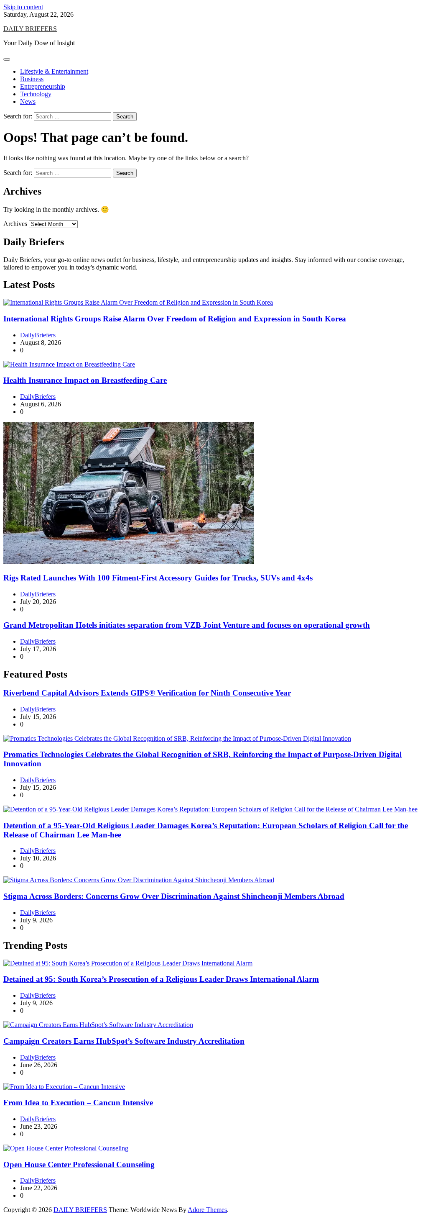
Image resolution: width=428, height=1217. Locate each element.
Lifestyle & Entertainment (54, 71)
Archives (15, 223)
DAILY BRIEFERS (30, 28)
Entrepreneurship (42, 86)
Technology (35, 94)
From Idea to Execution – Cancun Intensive (78, 1102)
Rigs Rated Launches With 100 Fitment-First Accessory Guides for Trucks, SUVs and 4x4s (158, 577)
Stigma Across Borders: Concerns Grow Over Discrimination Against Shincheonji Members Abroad (173, 896)
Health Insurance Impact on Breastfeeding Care (85, 380)
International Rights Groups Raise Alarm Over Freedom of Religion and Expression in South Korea (174, 318)
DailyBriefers (38, 335)
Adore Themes (207, 1209)
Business (31, 78)
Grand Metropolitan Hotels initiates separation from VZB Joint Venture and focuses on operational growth (186, 625)
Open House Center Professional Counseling (79, 1164)
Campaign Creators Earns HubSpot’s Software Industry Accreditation (124, 1041)
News (28, 101)
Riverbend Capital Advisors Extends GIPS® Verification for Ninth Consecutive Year (147, 692)
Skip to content (23, 6)
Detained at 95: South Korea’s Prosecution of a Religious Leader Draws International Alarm (161, 979)
